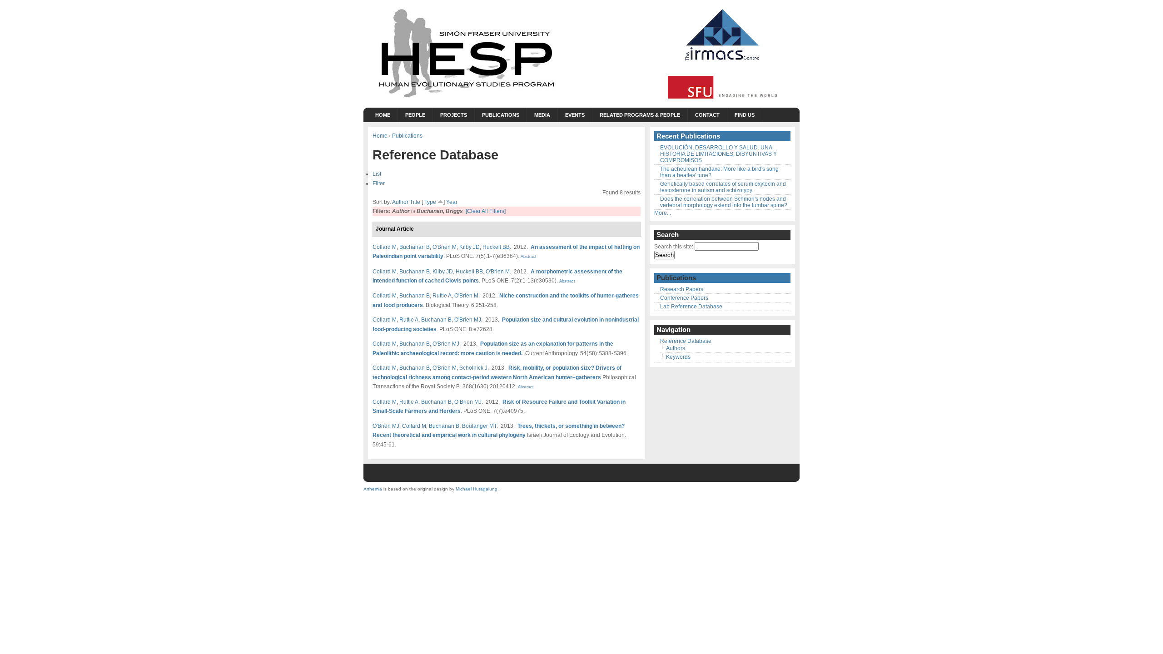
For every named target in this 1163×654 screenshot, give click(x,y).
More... (662, 213)
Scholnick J (473, 368)
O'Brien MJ (467, 319)
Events (575, 115)
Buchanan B (414, 247)
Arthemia (372, 488)
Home (382, 115)
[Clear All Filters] (486, 211)
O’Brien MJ (468, 402)
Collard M (385, 247)
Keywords (678, 357)
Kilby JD (469, 247)
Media (542, 115)
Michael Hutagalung (476, 488)
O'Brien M (444, 247)
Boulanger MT (479, 426)
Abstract (528, 256)
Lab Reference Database (691, 306)
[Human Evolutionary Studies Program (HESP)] (465, 98)
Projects (453, 115)
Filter (379, 183)
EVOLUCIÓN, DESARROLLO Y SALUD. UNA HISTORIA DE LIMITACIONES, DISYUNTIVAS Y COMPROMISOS (718, 154)
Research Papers (681, 289)
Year (451, 202)
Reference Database (685, 341)
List (377, 174)
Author (400, 202)
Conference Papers (684, 298)
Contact (707, 115)
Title (415, 202)
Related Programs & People (640, 115)
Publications (500, 115)
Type (430, 202)
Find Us (745, 115)
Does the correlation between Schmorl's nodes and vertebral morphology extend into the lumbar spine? (723, 202)
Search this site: (674, 246)
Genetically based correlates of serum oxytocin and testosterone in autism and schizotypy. (723, 187)
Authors (675, 348)
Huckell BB (496, 247)
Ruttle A (442, 295)
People (415, 115)
